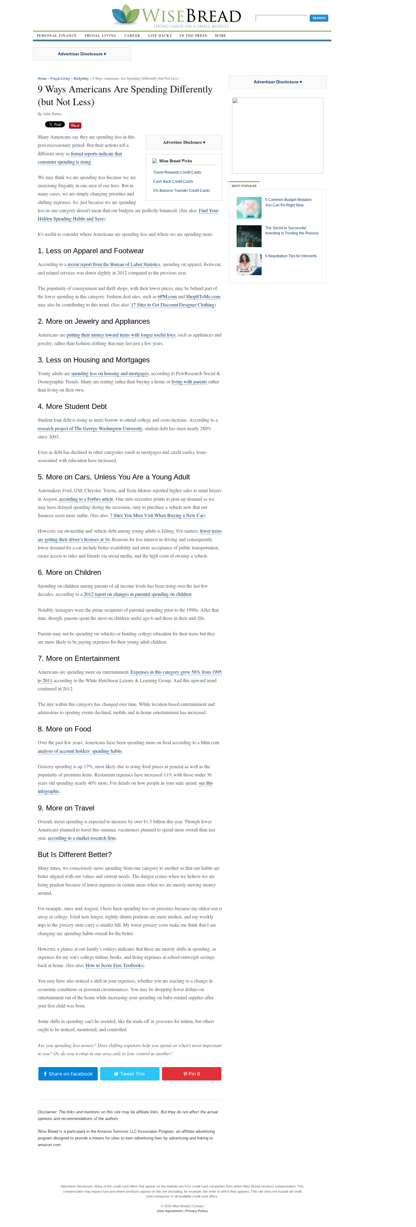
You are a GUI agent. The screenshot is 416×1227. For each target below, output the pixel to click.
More (221, 35)
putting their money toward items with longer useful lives (121, 334)
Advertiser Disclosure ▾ (82, 53)
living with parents (189, 381)
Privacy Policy (196, 1211)
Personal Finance (57, 35)
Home (42, 78)
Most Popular (244, 186)
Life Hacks (160, 35)
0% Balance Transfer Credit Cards (181, 190)
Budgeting (81, 78)
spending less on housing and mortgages (110, 373)
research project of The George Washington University (90, 428)
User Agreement (170, 1211)
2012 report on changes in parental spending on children (138, 594)
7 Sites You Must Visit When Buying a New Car (157, 515)
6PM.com (167, 296)
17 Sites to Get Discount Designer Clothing (172, 304)
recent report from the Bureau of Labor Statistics (114, 264)
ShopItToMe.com (203, 296)
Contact (198, 1206)
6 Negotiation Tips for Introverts (291, 256)
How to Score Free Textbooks (114, 965)
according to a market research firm (81, 838)
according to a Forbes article (86, 499)
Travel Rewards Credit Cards (177, 172)
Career (132, 35)
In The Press (193, 35)
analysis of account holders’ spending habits (80, 751)
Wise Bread (180, 1206)
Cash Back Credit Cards (173, 181)
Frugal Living (101, 35)
